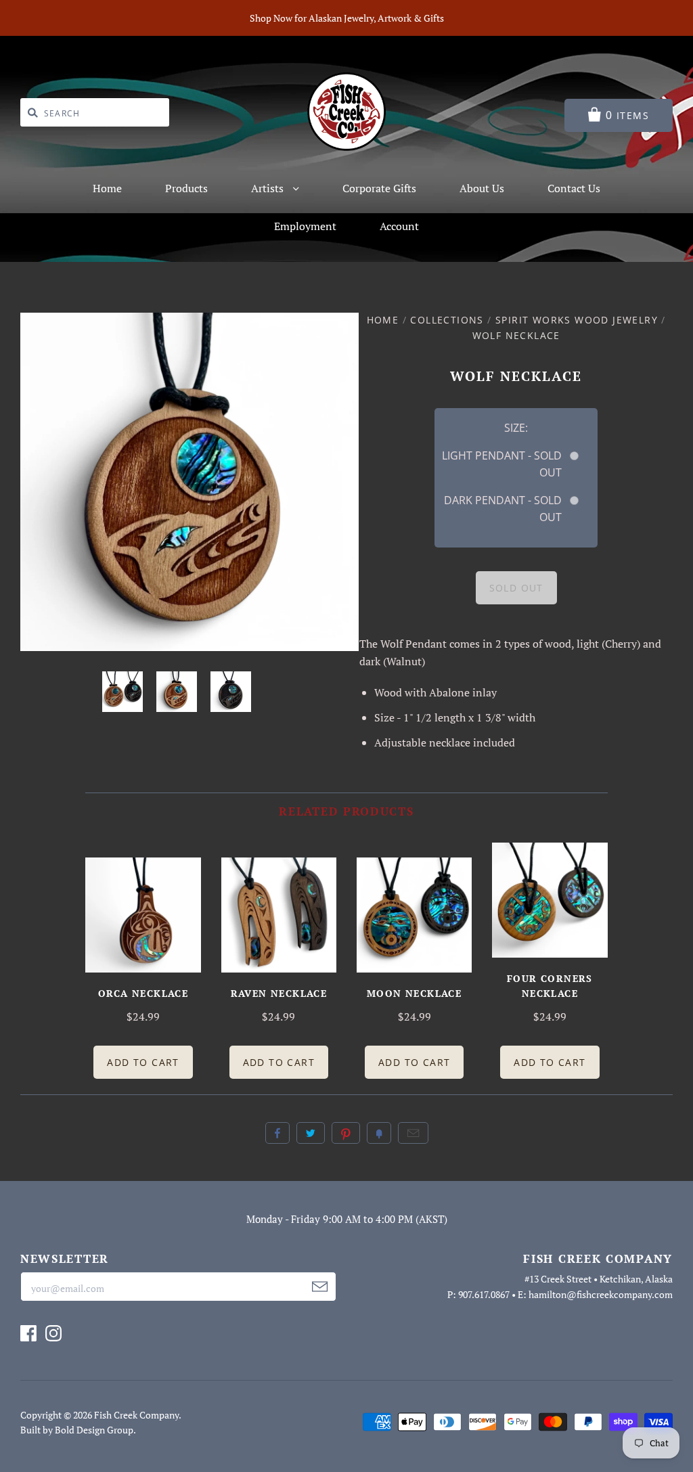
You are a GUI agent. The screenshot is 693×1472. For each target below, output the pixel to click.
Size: (516, 427)
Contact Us (573, 188)
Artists (268, 188)
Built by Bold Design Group (76, 1429)
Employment (305, 226)
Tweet (310, 1133)
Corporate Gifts (379, 188)
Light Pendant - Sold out (502, 464)
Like (277, 1133)
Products (186, 188)
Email (413, 1133)
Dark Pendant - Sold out (503, 509)
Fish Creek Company (136, 1414)
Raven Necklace (279, 993)
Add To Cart (143, 1062)
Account (399, 226)
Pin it (346, 1133)
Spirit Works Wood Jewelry (576, 319)
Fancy (379, 1133)
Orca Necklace (143, 993)
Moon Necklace (414, 993)
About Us (482, 188)
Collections (446, 319)
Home (107, 188)
